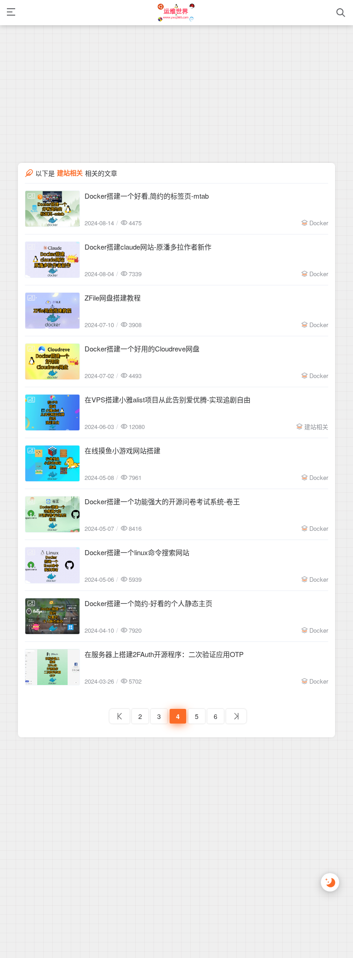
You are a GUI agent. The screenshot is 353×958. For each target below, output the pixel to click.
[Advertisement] (176, 64)
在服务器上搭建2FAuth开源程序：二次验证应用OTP (164, 654)
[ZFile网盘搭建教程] (52, 310)
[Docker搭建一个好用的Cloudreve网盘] (52, 361)
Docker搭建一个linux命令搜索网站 (137, 552)
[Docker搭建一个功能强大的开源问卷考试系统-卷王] (52, 514)
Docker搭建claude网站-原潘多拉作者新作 (148, 246)
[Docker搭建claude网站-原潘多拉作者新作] (52, 259)
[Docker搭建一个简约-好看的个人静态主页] (52, 616)
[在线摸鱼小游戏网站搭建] (52, 463)
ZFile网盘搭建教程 (113, 297)
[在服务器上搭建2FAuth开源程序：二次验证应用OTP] (52, 667)
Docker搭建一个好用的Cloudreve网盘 (142, 348)
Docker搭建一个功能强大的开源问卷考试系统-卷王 (162, 501)
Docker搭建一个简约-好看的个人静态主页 (148, 603)
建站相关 (316, 426)
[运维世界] (176, 12)
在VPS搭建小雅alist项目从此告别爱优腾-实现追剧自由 (168, 399)
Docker (318, 222)
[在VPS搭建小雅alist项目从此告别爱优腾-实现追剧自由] (52, 412)
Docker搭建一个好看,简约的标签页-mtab (147, 196)
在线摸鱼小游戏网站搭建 (122, 450)
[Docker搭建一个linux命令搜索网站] (52, 565)
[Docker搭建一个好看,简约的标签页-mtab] (52, 208)
